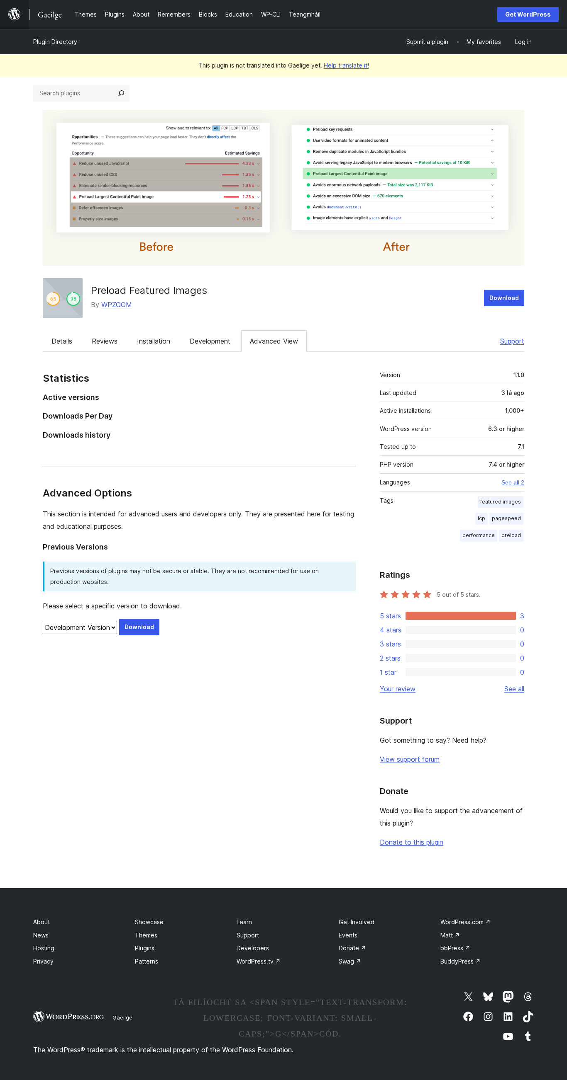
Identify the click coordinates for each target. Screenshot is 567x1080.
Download (504, 297)
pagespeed (506, 518)
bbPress (455, 948)
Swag (350, 961)
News (41, 935)
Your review (397, 689)
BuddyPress (460, 961)
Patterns (146, 961)
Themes (146, 935)
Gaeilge (122, 1017)
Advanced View (274, 341)
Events (348, 935)
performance (478, 535)
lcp (481, 518)
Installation (153, 341)
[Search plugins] (121, 93)
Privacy (43, 961)
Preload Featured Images (149, 290)
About (41, 921)
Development (210, 341)
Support (512, 341)
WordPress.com (465, 921)
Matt (450, 935)
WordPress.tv (259, 961)
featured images (500, 502)
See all (514, 689)
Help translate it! (346, 65)
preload (511, 535)
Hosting (43, 948)
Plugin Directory (55, 41)
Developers (253, 948)
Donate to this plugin (411, 842)
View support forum (410, 759)
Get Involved (356, 921)
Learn (244, 921)
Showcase (149, 921)
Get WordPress (528, 14)
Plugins (144, 948)
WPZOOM (116, 304)
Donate (352, 948)
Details (61, 341)
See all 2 (512, 482)
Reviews (104, 341)
